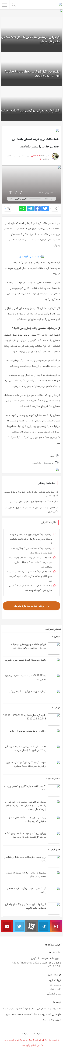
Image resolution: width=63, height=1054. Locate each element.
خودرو (56, 637)
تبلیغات (37, 1033)
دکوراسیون (36, 463)
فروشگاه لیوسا (54, 980)
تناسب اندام (53, 779)
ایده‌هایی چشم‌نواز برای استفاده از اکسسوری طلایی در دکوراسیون (31, 509)
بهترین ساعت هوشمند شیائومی (46, 958)
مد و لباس (54, 850)
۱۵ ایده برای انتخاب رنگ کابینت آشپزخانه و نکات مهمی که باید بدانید (31, 493)
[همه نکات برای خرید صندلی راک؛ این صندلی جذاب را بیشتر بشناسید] (31, 184)
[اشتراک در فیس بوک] (37, 208)
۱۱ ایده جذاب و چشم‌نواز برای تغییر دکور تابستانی (34, 501)
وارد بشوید (20, 606)
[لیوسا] (60, 5)
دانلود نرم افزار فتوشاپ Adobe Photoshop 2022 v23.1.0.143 (36, 964)
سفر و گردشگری (53, 994)
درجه (52, 456)
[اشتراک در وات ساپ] (22, 208)
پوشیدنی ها (55, 985)
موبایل (56, 708)
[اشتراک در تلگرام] (30, 208)
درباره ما (25, 1033)
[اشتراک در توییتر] (45, 208)
